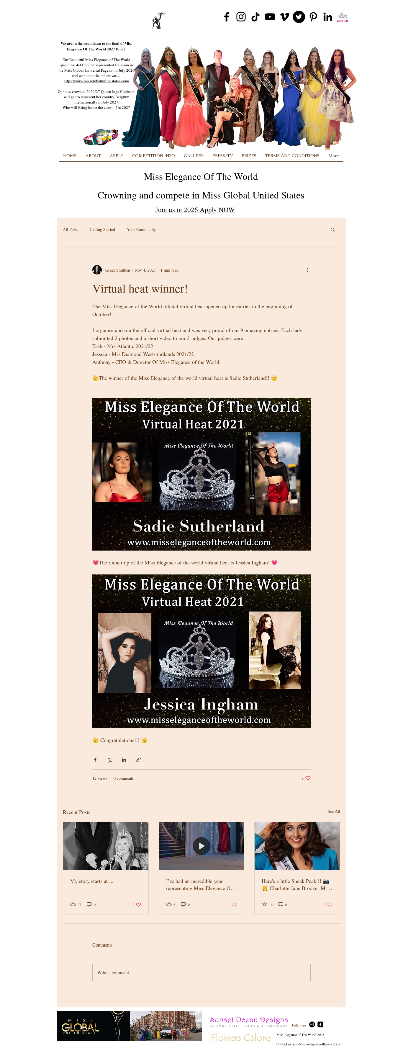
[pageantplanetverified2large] (342, 17)
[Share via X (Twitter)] (109, 760)
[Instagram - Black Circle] (312, 1024)
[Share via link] (138, 760)
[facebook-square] (320, 1024)
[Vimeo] (284, 17)
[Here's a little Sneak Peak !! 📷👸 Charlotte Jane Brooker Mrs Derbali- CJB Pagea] (297, 846)
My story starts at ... (92, 880)
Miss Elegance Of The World (201, 176)
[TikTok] (255, 17)
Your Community (141, 229)
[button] (332, 229)
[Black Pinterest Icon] (313, 17)
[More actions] (307, 269)
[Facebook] (226, 17)
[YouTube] (270, 17)
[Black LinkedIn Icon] (328, 17)
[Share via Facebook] (95, 760)
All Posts (70, 229)
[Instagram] (241, 17)
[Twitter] (299, 17)
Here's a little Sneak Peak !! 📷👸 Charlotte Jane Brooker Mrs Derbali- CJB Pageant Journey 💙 (295, 884)
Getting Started (102, 229)
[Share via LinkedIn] (124, 760)
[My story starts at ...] (105, 846)
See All (334, 811)
